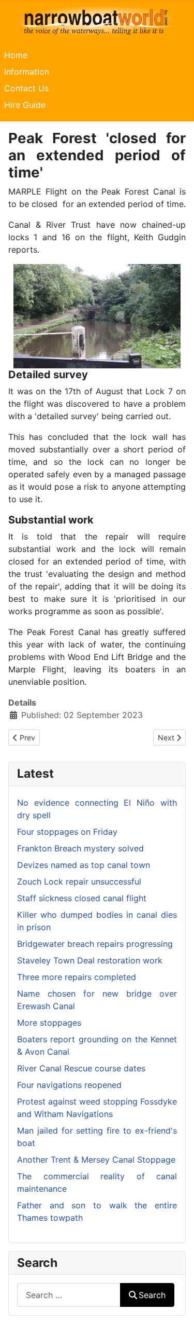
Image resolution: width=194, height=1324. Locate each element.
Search (152, 1295)
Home (15, 55)
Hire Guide (25, 105)
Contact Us (26, 88)
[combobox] (69, 1294)
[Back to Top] (176, 1305)
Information (26, 71)
